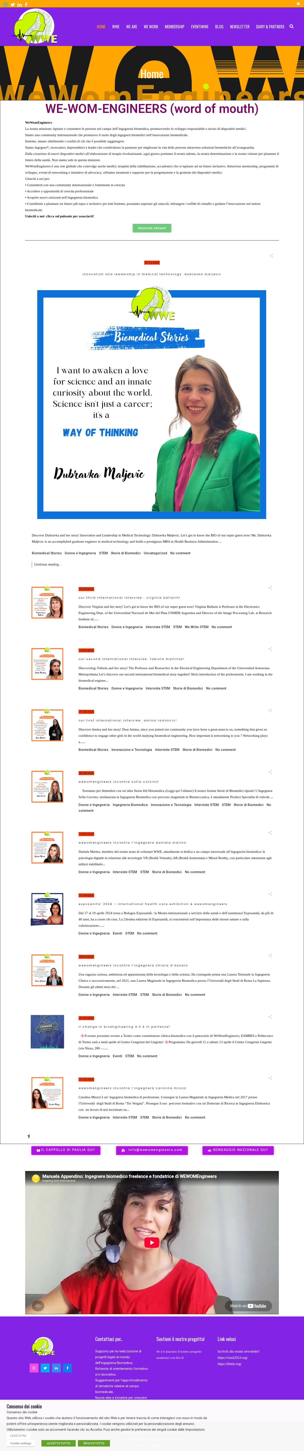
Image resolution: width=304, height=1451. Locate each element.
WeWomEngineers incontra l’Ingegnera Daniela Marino (132, 843)
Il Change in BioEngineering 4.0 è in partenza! (124, 1027)
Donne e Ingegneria (80, 553)
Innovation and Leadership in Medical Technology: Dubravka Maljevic (152, 274)
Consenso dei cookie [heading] (24, 1406)
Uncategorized (155, 553)
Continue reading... (47, 565)
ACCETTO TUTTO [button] (58, 1443)
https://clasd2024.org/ (233, 1358)
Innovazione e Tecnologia (131, 750)
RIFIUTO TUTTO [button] (93, 1443)
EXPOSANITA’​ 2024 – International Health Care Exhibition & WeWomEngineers (153, 904)
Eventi (117, 933)
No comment (180, 553)
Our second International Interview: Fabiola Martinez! (131, 659)
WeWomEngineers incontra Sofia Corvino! (119, 782)
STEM (103, 553)
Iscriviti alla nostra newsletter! (238, 1351)
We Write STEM (197, 627)
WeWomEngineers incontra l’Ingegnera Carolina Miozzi (133, 1088)
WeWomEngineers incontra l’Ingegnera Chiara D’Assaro (133, 965)
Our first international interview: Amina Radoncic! (128, 720)
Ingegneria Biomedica (130, 805)
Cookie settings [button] (20, 1443)
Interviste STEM (158, 627)
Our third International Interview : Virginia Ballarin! (129, 598)
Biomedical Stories (47, 553)
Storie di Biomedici (126, 553)
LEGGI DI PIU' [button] (18, 1435)
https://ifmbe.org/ (229, 1364)
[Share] (271, 256)
